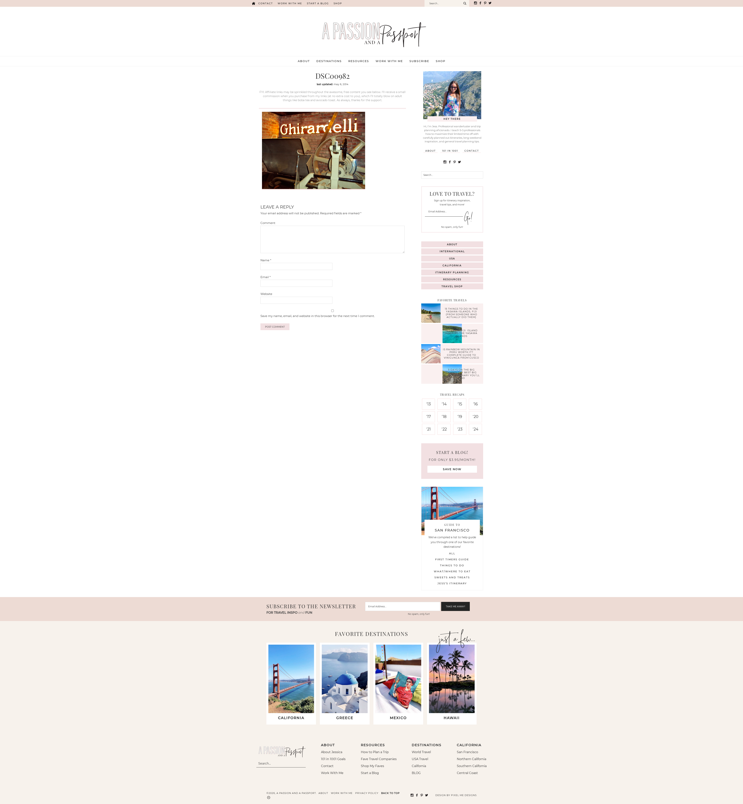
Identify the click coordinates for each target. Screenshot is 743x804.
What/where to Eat (452, 571)
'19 (459, 416)
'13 (428, 404)
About (430, 150)
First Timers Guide (452, 559)
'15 (460, 404)
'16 (475, 404)
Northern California (471, 759)
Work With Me (332, 773)
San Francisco (467, 752)
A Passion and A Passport (371, 30)
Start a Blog (318, 3)
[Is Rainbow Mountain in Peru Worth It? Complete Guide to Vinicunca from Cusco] (432, 354)
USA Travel (420, 759)
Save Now (452, 469)
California (452, 265)
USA (452, 258)
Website (266, 294)
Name (265, 260)
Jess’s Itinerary (452, 583)
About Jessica (331, 752)
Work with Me (290, 3)
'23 (459, 429)
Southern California (472, 766)
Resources (452, 279)
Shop (338, 3)
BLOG (416, 773)
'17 (428, 416)
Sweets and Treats (452, 577)
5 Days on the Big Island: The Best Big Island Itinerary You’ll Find (461, 373)
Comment (267, 223)
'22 (444, 429)
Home (253, 3)
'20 (475, 416)
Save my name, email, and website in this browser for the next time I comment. (317, 316)
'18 (444, 416)
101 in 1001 (450, 150)
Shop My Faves (372, 766)
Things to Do (452, 565)
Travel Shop (452, 286)
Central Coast (467, 773)
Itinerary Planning (452, 272)
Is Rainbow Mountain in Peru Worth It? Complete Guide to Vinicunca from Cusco (461, 353)
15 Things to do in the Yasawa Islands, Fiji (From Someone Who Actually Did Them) (461, 313)
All (452, 553)
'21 (428, 429)
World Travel (421, 752)
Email (265, 277)
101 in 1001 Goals (333, 759)
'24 (475, 429)
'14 (444, 404)
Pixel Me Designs (464, 795)
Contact (265, 3)
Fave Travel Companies (379, 759)
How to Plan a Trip (375, 752)
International (452, 251)
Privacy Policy (366, 793)
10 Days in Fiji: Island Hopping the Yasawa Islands (461, 333)
